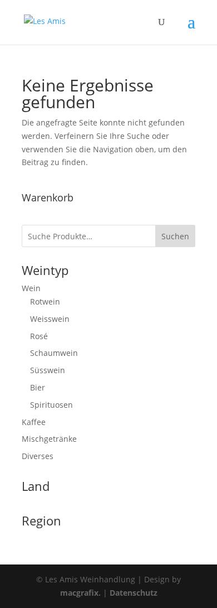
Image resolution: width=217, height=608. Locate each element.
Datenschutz (133, 592)
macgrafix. (80, 592)
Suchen (175, 236)
